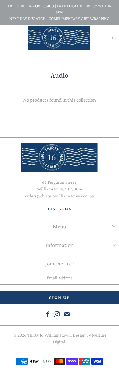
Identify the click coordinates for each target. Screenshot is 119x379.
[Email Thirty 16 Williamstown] (67, 314)
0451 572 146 (59, 208)
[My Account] (5, 38)
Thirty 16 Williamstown (49, 335)
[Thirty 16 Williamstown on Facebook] (47, 314)
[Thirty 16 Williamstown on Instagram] (57, 314)
